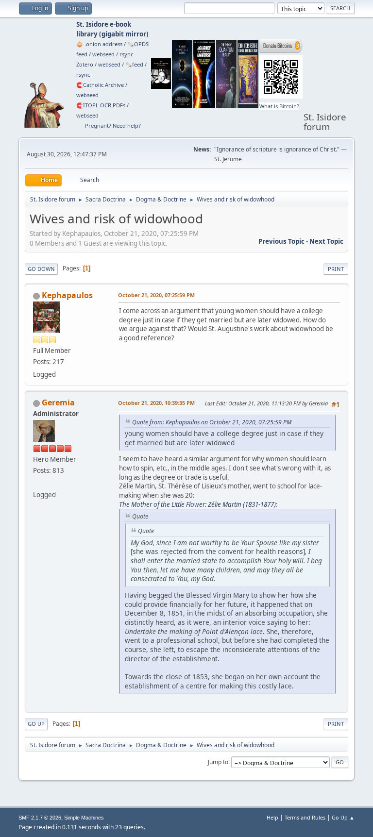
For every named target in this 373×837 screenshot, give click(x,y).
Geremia (58, 402)
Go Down (41, 268)
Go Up (36, 723)
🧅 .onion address (99, 44)
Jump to (218, 761)
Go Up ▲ (343, 817)
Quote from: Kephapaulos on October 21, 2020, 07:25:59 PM (211, 422)
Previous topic (281, 241)
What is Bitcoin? (279, 106)
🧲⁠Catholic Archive (100, 84)
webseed (103, 54)
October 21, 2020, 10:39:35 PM (156, 402)
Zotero (84, 64)
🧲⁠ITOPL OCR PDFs (100, 105)
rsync (126, 54)
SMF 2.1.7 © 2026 (39, 817)
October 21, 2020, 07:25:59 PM (156, 295)
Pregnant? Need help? (113, 125)
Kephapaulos (67, 295)
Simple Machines (84, 817)
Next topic (326, 241)
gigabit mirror (124, 34)
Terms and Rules (305, 817)
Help (272, 817)
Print (336, 268)
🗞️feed (134, 64)
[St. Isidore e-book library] (37, 483)
